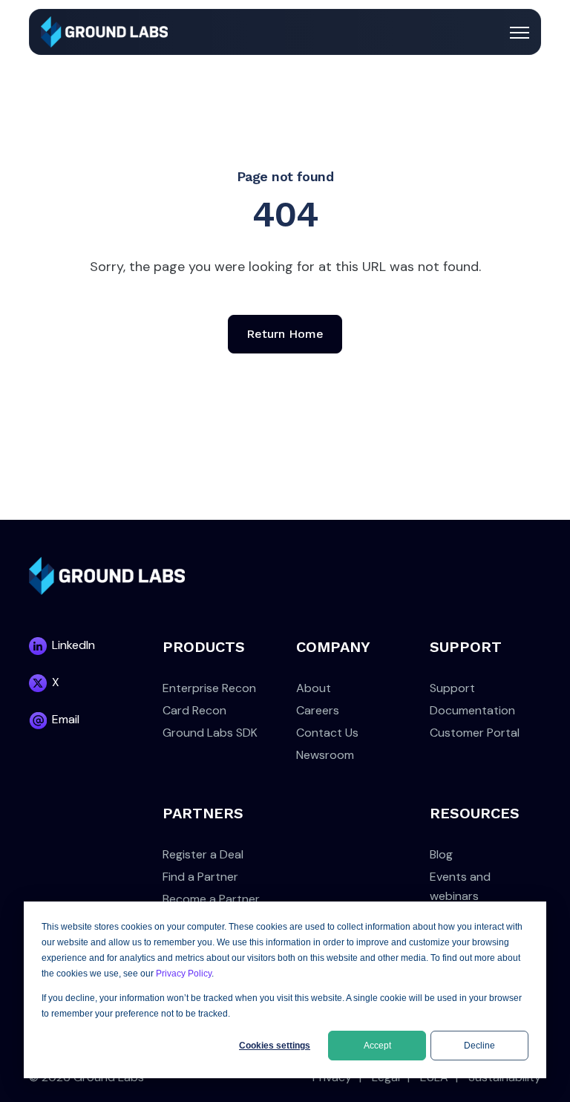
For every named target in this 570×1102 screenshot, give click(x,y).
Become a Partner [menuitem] (211, 899)
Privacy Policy (184, 973)
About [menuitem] (313, 688)
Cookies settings (274, 1045)
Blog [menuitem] (441, 854)
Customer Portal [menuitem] (475, 732)
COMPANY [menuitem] (333, 647)
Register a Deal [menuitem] (203, 854)
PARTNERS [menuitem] (203, 813)
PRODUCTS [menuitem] (204, 647)
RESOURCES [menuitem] (475, 813)
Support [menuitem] (452, 688)
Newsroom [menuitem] (325, 755)
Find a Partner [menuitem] (200, 876)
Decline (479, 1045)
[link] (104, 31)
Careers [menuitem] (317, 710)
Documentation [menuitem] (472, 710)
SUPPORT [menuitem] (466, 647)
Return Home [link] (285, 334)
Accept (377, 1045)
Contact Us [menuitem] (327, 732)
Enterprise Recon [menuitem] (209, 688)
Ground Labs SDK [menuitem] (210, 732)
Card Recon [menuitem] (194, 710)
